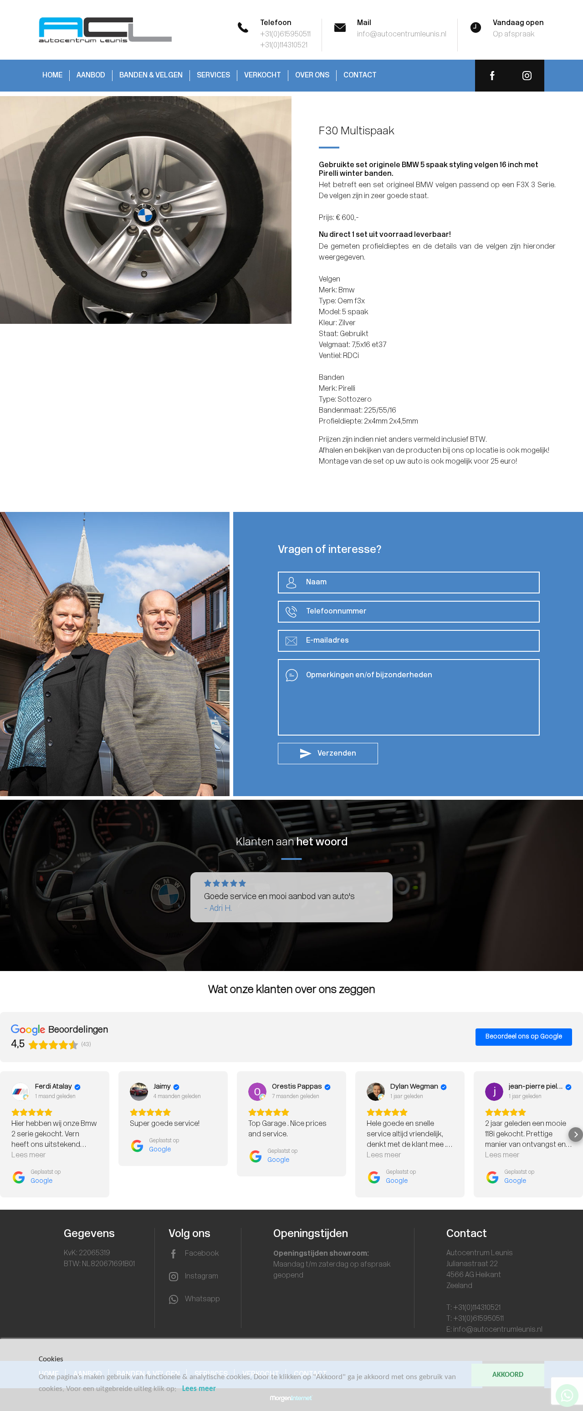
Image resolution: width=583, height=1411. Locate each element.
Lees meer (199, 1389)
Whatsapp (202, 1299)
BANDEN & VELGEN (151, 75)
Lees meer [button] (28, 1155)
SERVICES (213, 75)
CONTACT (360, 75)
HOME (52, 75)
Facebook (202, 1254)
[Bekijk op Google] (20, 1092)
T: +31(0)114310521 (473, 1308)
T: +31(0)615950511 (475, 1319)
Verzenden (336, 753)
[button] (7, 1134)
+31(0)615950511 (285, 34)
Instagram (201, 1276)
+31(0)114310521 (283, 45)
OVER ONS (312, 75)
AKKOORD (507, 1375)
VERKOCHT (262, 75)
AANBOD (91, 75)
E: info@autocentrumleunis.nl (494, 1330)
